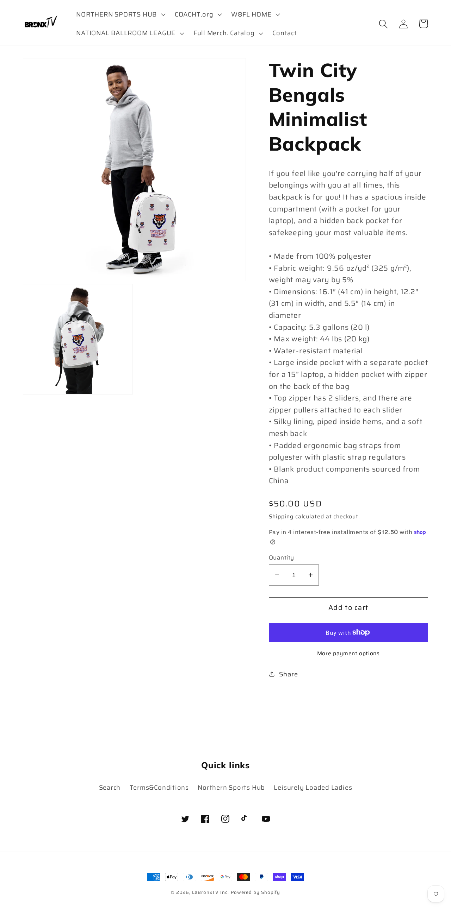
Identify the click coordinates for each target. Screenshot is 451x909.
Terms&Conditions (159, 787)
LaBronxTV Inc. (210, 892)
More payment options (348, 653)
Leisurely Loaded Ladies (313, 787)
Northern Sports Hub (231, 787)
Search (110, 787)
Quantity (281, 557)
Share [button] (288, 674)
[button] (120, 14)
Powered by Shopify (255, 892)
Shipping (281, 516)
